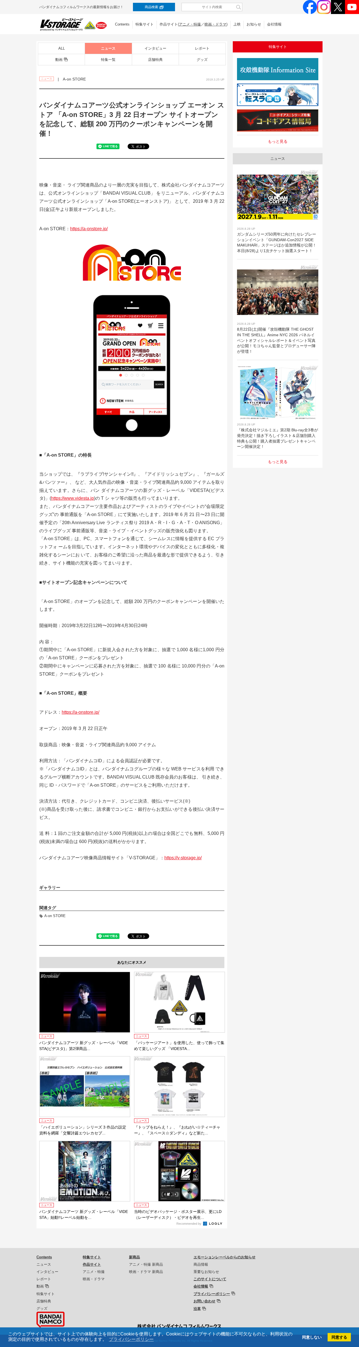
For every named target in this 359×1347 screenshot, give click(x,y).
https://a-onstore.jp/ (89, 228)
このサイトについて (210, 1279)
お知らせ (254, 24)
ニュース (108, 48)
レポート (202, 48)
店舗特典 (155, 59)
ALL (61, 48)
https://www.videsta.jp (72, 498)
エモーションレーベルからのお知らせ (225, 1257)
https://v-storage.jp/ (183, 857)
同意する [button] (339, 1337)
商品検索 (151, 7)
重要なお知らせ (206, 1272)
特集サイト (144, 24)
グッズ (202, 59)
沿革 (197, 1309)
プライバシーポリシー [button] (131, 1339)
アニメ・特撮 (190, 24)
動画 (59, 59)
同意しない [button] (312, 1337)
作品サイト (92, 1264)
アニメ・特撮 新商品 (146, 1264)
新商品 (134, 1257)
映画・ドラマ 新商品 (146, 1272)
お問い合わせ (204, 1301)
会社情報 (274, 24)
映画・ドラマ (215, 24)
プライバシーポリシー (212, 1294)
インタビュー (155, 48)
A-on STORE (55, 916)
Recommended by (189, 1223)
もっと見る (277, 141)
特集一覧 (108, 59)
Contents (122, 24)
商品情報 (201, 1264)
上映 (237, 24)
